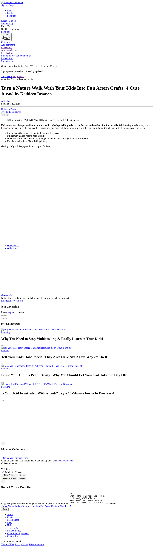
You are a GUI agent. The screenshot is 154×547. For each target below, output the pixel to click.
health (10, 13)
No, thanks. (18, 76)
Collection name (9, 463)
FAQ (9, 522)
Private (18, 472)
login (12, 5)
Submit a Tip (7, 23)
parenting (11, 15)
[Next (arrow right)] (5, 318)
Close (22, 475)
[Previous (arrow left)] (2, 318)
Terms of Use (13, 528)
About (10, 514)
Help (9, 525)
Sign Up (13, 21)
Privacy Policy (14, 530)
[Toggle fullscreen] (5, 315)
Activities (5, 101)
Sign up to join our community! (16, 55)
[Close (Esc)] (2, 315)
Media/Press (13, 520)
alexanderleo (7, 295)
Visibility (5, 469)
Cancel (22, 478)
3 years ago (17, 300)
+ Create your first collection (14, 458)
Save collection (9, 478)
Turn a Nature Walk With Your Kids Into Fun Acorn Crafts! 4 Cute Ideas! (36, 506)
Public (8, 472)
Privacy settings (36, 544)
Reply (9, 300)
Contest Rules (13, 536)
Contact (11, 517)
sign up (4, 5)
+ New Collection (9, 475)
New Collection (66, 460)
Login (4, 21)
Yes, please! (6, 76)
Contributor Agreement (18, 533)
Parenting (5, 332)
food (9, 10)
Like (3, 300)
